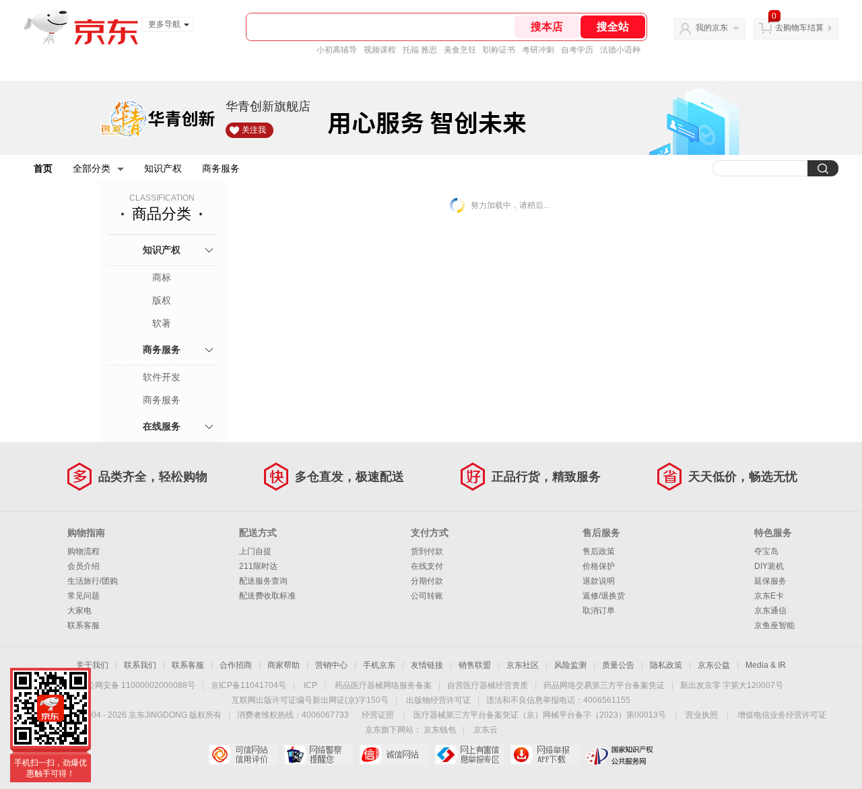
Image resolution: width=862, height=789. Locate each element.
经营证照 (378, 715)
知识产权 (163, 168)
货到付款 (427, 551)
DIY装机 (769, 566)
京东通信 (770, 610)
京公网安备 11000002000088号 (137, 685)
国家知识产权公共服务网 (620, 754)
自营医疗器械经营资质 (487, 685)
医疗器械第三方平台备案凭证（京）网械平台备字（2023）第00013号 (539, 715)
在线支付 (427, 566)
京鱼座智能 (774, 625)
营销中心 (331, 665)
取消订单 (599, 610)
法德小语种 (620, 50)
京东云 (485, 729)
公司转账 (427, 596)
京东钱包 (440, 729)
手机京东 (379, 665)
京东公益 (714, 665)
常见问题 (83, 596)
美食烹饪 (460, 50)
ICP (310, 685)
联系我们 (140, 665)
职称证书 (499, 50)
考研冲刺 (538, 50)
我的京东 (712, 27)
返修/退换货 (604, 596)
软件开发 (161, 377)
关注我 (254, 130)
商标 (161, 277)
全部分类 (91, 168)
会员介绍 (83, 566)
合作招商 (236, 665)
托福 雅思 (420, 50)
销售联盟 (475, 665)
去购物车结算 (799, 27)
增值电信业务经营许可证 (781, 715)
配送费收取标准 (267, 596)
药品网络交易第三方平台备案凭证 (604, 685)
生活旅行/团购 (92, 581)
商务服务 (221, 168)
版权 (161, 300)
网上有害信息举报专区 (469, 754)
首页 (43, 168)
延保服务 (770, 581)
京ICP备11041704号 (248, 685)
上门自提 (255, 551)
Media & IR (765, 665)
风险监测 (570, 665)
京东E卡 (769, 596)
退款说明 (599, 581)
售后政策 (599, 551)
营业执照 (702, 715)
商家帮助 (283, 665)
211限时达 (258, 566)
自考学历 (577, 50)
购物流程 (83, 551)
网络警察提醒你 (318, 754)
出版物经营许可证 (438, 700)
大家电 (79, 610)
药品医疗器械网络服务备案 (383, 685)
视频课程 (380, 50)
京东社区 (522, 665)
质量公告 (618, 665)
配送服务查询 (263, 581)
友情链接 (427, 665)
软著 (161, 323)
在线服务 (161, 426)
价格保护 (599, 566)
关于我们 (92, 665)
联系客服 (83, 625)
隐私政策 (666, 665)
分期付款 (427, 581)
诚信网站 (393, 754)
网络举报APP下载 (544, 754)
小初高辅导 (337, 50)
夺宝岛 (766, 551)
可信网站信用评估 (242, 754)
